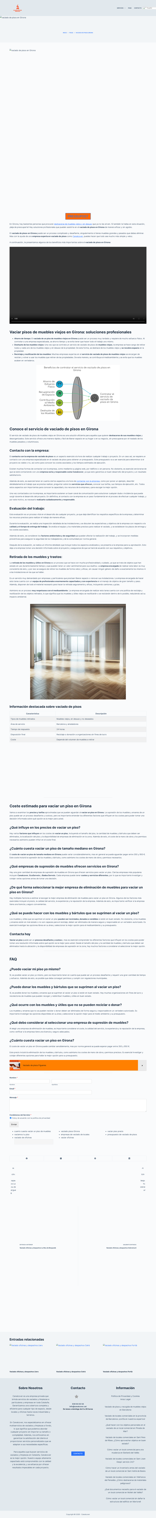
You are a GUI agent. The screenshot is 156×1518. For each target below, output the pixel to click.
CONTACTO (78, 1454)
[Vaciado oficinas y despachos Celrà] (78, 1356)
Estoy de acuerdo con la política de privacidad (31, 1118)
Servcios (120, 8)
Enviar (14, 1124)
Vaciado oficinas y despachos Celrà (71, 1372)
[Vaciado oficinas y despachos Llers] (31, 1356)
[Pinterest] (95, 1158)
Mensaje (14, 1097)
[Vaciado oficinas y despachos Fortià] (124, 1356)
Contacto (137, 8)
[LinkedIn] (129, 1158)
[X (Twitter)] (61, 1158)
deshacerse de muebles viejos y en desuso (73, 224)
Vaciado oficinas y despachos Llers (24, 1372)
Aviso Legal (125, 1399)
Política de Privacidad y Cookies (125, 1396)
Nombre (14, 1078)
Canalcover (78, 236)
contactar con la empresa (88, 481)
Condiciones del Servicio (20, 1115)
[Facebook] (27, 1158)
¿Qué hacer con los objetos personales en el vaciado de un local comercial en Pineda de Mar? (125, 1428)
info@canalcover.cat (78, 1406)
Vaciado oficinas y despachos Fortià (117, 1372)
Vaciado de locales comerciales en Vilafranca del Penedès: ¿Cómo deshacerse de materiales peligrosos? (125, 1480)
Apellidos (55, 1084)
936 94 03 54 (78, 1404)
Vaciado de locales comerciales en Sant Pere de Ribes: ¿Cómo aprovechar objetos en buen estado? (125, 1440)
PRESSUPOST (78, 216)
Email (12, 1089)
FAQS (129, 8)
